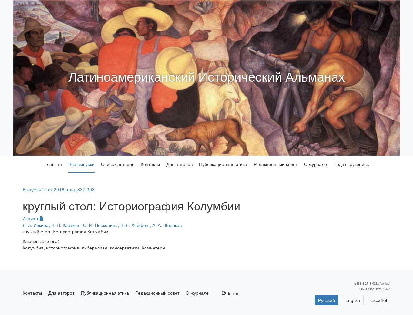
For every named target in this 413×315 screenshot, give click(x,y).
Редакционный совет (275, 164)
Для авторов (179, 164)
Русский (326, 300)
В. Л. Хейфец (135, 225)
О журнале (315, 164)
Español (378, 300)
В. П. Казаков (65, 225)
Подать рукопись (351, 164)
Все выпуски (81, 164)
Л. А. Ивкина (36, 225)
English (352, 300)
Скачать (31, 218)
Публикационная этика (223, 164)
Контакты (150, 164)
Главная (53, 164)
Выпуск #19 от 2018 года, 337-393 (59, 189)
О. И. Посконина (100, 225)
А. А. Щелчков (167, 225)
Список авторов (117, 164)
